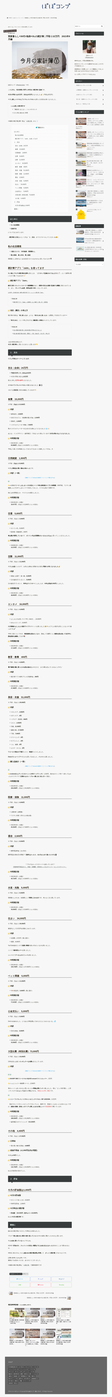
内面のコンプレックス (83, 85)
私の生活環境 (19, 135)
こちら (94, 74)
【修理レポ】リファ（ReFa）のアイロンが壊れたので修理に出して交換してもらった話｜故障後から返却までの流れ (90, 122)
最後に (17, 209)
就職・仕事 (24, 1374)
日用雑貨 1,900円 (21, 152)
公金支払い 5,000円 (21, 191)
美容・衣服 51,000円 (22, 170)
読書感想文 (34, 1378)
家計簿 (26, 1274)
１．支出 (17, 142)
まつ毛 (21, 1367)
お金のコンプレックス (16, 1274)
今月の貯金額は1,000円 (22, 205)
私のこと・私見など (83, 104)
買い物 (11, 1380)
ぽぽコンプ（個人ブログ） (35, 1391)
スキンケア (28, 1367)
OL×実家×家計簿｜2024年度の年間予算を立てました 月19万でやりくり (93, 249)
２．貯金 (17, 202)
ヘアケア (32, 1369)
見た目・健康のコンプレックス (86, 99)
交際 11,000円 (20, 159)
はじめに (17, 131)
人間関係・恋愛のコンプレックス (87, 90)
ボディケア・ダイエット (15, 1371)
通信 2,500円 (19, 177)
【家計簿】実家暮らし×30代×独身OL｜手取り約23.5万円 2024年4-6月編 (95, 193)
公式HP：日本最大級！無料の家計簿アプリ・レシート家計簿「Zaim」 (26, 292)
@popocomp (20, 85)
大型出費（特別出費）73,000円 (25, 195)
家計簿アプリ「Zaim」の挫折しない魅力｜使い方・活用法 (30, 302)
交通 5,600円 (19, 156)
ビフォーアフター (14, 1369)
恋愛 (10, 1376)
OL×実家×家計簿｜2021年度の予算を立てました (27, 330)
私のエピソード (13, 1378)
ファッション (24, 1369)
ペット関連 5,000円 (21, 188)
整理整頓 (24, 1376)
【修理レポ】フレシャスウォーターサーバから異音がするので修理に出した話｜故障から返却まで (95, 135)
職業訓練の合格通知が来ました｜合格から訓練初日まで (95, 154)
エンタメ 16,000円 (21, 163)
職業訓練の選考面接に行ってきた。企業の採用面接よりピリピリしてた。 (95, 145)
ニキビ (36, 1367)
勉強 (10, 1374)
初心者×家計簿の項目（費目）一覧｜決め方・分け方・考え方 (31, 333)
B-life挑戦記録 (13, 1367)
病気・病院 (31, 1376)
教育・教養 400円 (21, 167)
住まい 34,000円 (20, 184)
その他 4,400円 (20, 198)
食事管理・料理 (13, 1383)
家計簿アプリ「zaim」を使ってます (26, 138)
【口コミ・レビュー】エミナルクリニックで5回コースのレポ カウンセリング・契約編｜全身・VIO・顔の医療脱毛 (90, 182)
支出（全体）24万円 (21, 145)
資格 (16, 1380)
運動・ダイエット (25, 1380)
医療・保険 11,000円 (22, 174)
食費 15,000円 (20, 149)
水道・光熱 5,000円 (21, 181)
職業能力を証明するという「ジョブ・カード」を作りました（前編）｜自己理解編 (95, 172)
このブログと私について (94, 209)
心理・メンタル (33, 1374)
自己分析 (27, 1378)
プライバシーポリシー (13, 1391)
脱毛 (21, 1378)
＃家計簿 (29, 121)
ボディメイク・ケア (28, 1371)
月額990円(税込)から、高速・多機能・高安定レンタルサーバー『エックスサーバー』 (40, 867)
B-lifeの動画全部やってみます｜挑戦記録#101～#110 (95, 201)
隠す (42, 127)
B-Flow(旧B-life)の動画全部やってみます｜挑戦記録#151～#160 (93, 240)
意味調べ (17, 1376)
